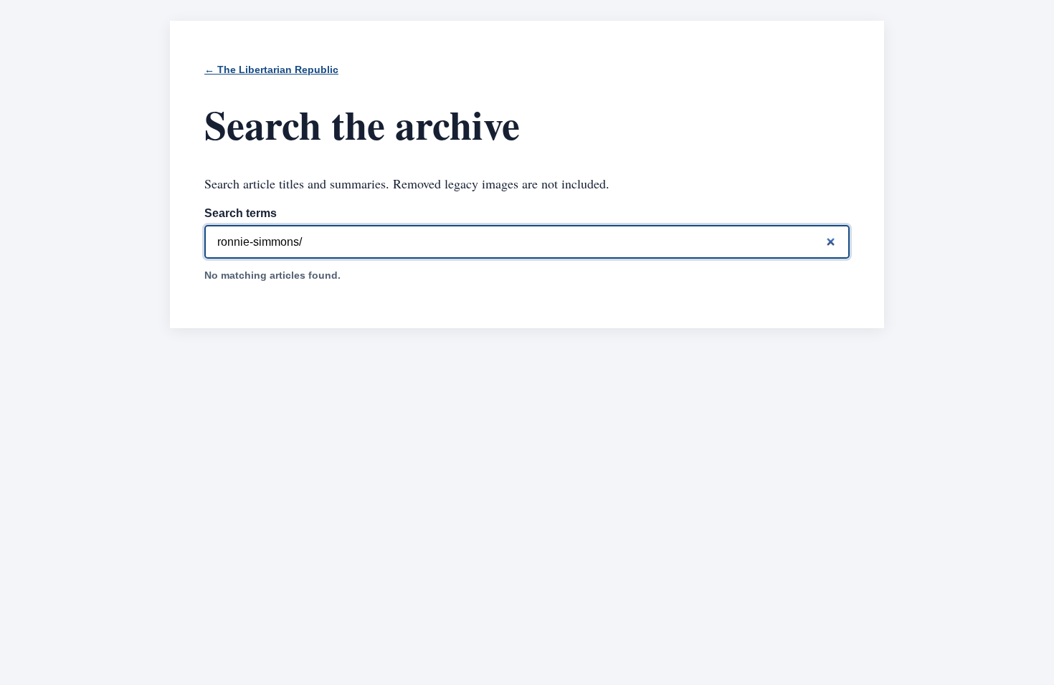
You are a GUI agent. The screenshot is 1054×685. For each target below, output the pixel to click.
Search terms (240, 213)
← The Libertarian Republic (271, 69)
